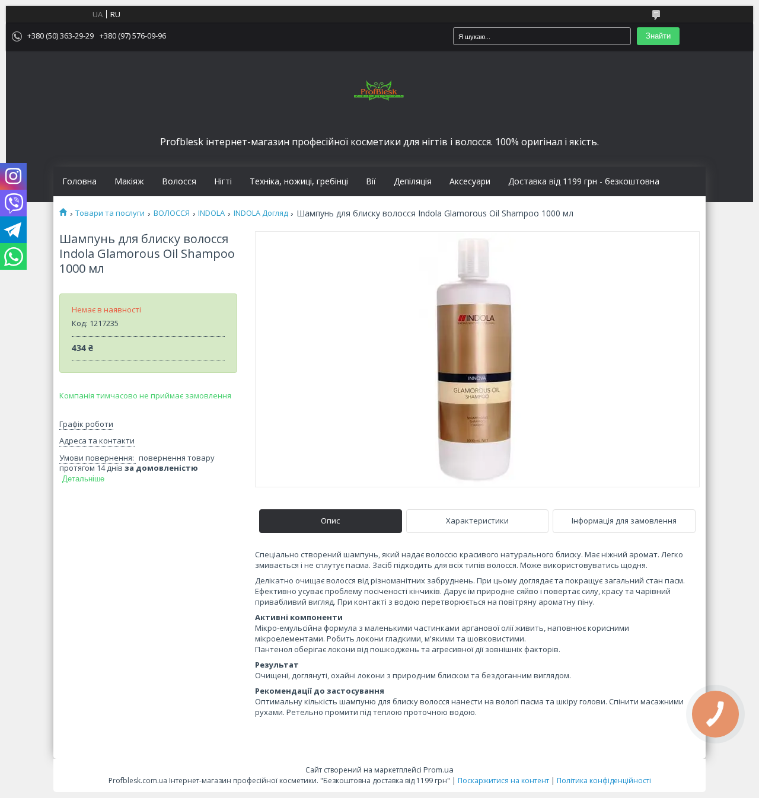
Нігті (223, 181)
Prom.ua (438, 769)
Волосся (179, 181)
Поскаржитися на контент (503, 780)
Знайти (658, 35)
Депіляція (413, 181)
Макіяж (129, 181)
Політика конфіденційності (604, 780)
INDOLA (211, 213)
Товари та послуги (110, 213)
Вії (371, 181)
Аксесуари (469, 181)
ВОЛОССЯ (172, 213)
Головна (79, 181)
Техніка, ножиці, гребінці (299, 181)
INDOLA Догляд (261, 213)
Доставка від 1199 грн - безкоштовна (583, 181)
